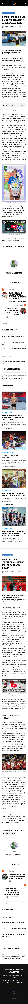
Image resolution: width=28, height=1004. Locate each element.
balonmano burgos (8, 828)
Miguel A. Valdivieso (14, 273)
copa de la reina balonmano (10, 249)
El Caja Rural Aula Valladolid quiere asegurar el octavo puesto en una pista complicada (14, 533)
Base (3, 452)
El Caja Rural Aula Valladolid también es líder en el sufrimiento (14, 494)
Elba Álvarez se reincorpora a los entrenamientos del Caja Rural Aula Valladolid (14, 417)
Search (25, 323)
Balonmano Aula (19, 246)
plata (16, 830)
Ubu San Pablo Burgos (9, 833)
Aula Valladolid (7, 246)
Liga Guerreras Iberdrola (8, 13)
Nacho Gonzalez (7, 830)
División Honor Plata (7, 555)
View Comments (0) (14, 282)
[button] (2, 3)
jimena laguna (7, 251)
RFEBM (22, 830)
